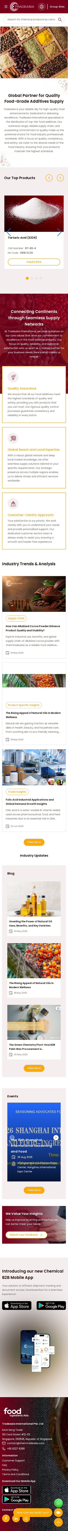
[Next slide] (60, 177)
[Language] (41, 6)
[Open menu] (5, 6)
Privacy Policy (10, 1469)
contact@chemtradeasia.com (25, 1443)
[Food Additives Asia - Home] (22, 6)
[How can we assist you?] (58, 1512)
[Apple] (16, 1305)
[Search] (60, 19)
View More (34, 842)
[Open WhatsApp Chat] (58, 1503)
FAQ (4, 1465)
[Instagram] (26, 1518)
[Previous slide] (49, 177)
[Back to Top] (58, 1522)
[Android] (51, 1305)
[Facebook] (6, 1518)
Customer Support (13, 1460)
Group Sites (57, 6)
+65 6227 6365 (16, 1448)
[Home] (34, 1412)
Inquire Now (34, 262)
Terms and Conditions (15, 1474)
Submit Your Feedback (23, 1234)
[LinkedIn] (16, 1518)
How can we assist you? (33, 1513)
